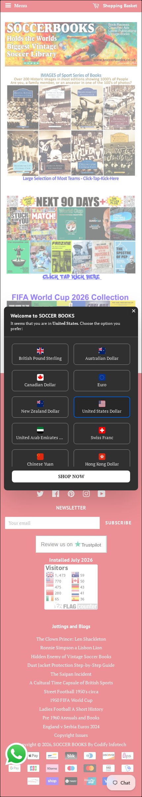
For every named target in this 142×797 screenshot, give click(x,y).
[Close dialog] (133, 311)
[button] (40, 354)
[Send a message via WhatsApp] (16, 754)
